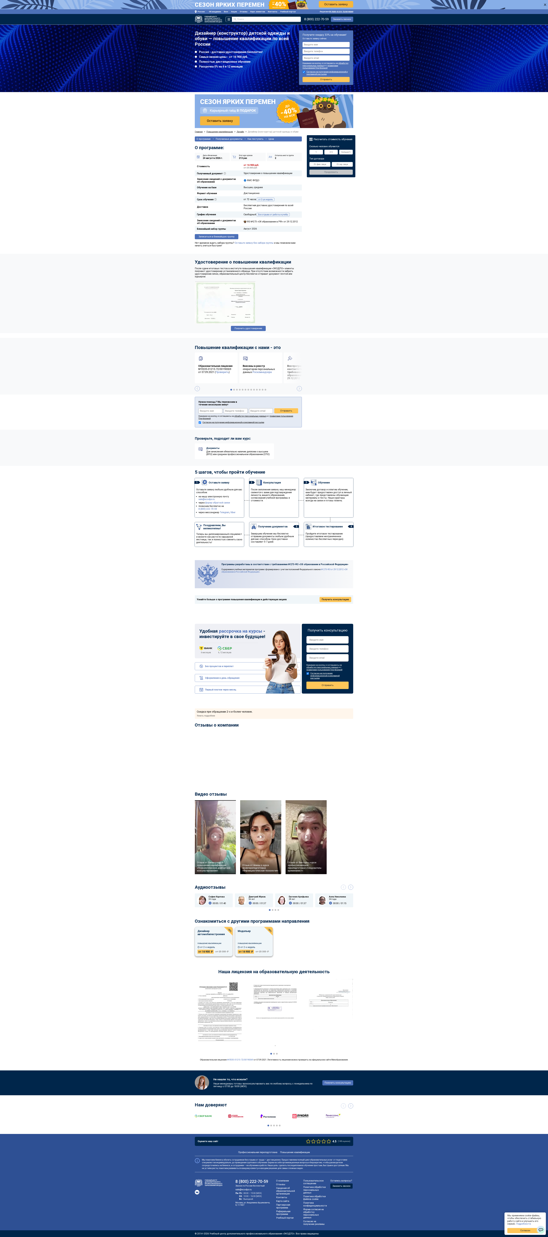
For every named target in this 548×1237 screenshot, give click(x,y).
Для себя (256, 612)
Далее (280, 636)
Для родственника (261, 622)
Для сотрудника (259, 617)
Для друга (256, 627)
